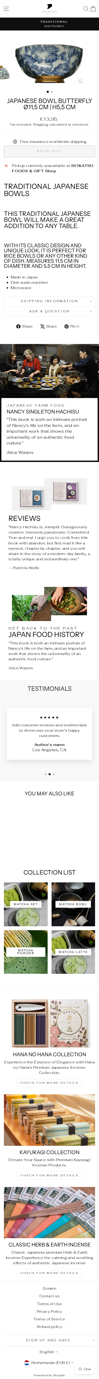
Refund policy (49, 1327)
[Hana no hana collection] (49, 1022)
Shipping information (50, 301)
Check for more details (49, 1083)
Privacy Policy (49, 1311)
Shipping (40, 124)
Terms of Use (49, 1304)
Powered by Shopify (49, 1375)
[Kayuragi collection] (49, 1120)
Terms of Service (49, 1319)
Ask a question (49, 311)
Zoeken (49, 1288)
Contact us (49, 1296)
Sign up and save (48, 1340)
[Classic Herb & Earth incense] (49, 1212)
